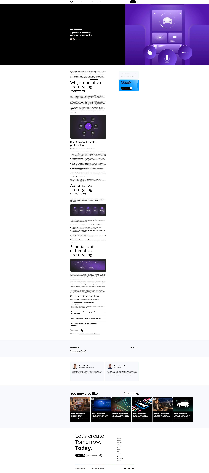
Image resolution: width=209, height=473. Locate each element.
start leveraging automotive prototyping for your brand (89, 333)
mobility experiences (94, 78)
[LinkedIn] (137, 347)
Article (72, 29)
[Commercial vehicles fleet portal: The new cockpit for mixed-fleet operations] (142, 404)
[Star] (72, 2)
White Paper (115, 413)
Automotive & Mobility (78, 29)
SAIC (83, 101)
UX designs (101, 235)
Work (79, 2)
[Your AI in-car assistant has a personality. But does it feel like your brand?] (101, 404)
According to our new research (83, 239)
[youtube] (125, 468)
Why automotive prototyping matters (129, 76)
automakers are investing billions (93, 101)
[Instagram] (133, 468)
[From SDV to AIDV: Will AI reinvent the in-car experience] (163, 404)
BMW (73, 101)
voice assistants (90, 230)
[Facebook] (135, 347)
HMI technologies (83, 102)
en (137, 2)
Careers (101, 2)
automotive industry (90, 179)
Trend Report (156, 413)
